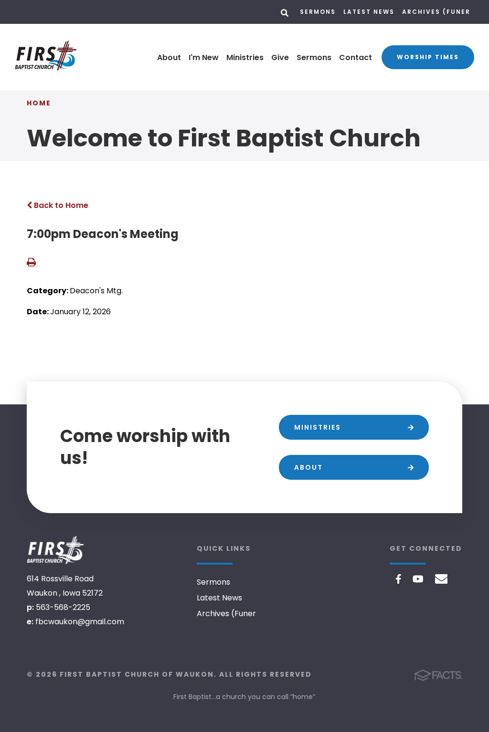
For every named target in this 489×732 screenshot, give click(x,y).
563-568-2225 (63, 607)
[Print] (31, 263)
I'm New (204, 57)
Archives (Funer (436, 12)
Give (280, 57)
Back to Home (60, 205)
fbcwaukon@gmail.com (79, 621)
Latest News (368, 12)
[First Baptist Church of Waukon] (55, 550)
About (169, 57)
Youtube (418, 579)
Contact (355, 57)
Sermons (318, 12)
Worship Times (428, 57)
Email (441, 579)
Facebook (398, 579)
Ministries (245, 57)
